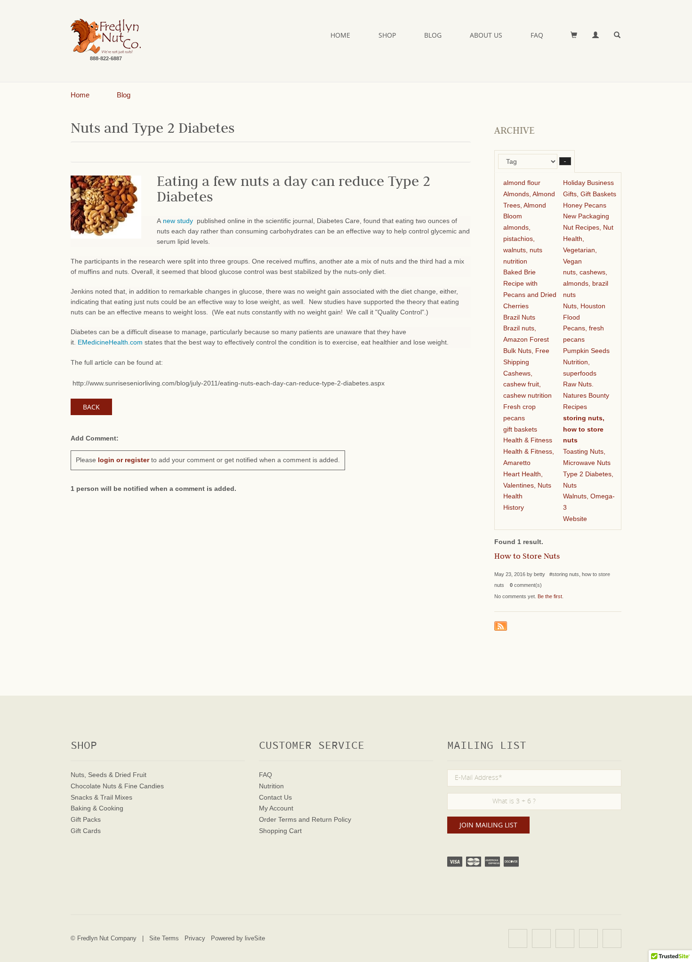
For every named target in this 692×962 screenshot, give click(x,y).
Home (340, 35)
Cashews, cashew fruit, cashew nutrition (527, 384)
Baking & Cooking (97, 808)
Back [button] (91, 406)
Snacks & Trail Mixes (101, 797)
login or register (123, 460)
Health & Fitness (527, 440)
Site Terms (164, 938)
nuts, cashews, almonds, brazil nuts (585, 283)
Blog (433, 35)
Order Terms (278, 819)
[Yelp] (517, 938)
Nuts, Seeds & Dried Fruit (108, 774)
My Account (276, 808)
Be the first (550, 596)
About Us (486, 35)
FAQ (537, 35)
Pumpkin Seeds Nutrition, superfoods (586, 362)
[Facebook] (541, 938)
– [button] (565, 161)
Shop (387, 35)
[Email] (612, 938)
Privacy (195, 938)
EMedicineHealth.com (110, 342)
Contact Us (275, 797)
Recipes (575, 406)
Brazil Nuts (519, 317)
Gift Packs (86, 819)
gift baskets (520, 429)
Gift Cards (86, 830)
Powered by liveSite (238, 938)
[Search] (617, 35)
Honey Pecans (584, 205)
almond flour (521, 182)
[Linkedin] (588, 938)
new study (179, 220)
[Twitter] (564, 938)
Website (575, 518)
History (513, 507)
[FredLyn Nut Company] (106, 36)
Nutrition (271, 786)
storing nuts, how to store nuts (583, 429)
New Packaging (586, 216)
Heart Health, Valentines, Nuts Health (527, 485)
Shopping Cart (280, 830)
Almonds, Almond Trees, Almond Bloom (529, 205)
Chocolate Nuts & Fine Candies (117, 786)
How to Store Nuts (527, 557)
